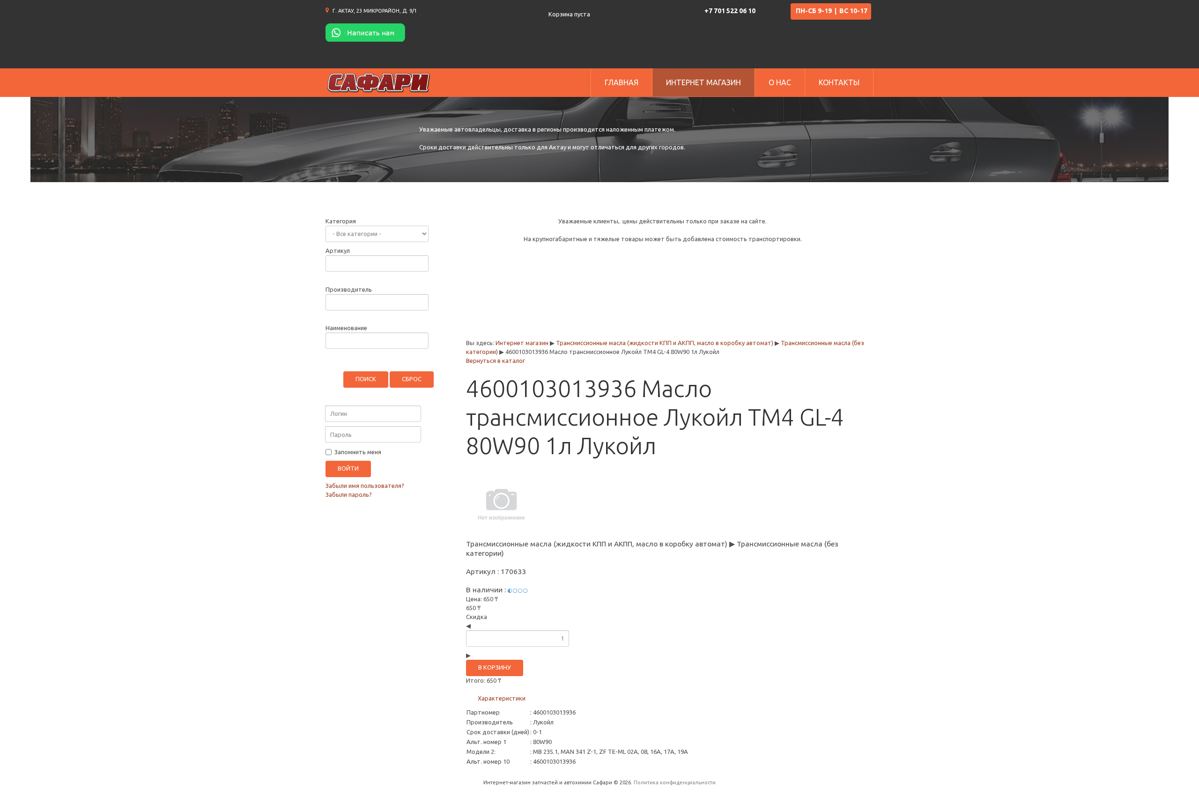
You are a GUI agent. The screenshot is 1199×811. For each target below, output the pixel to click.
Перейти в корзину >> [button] (821, 320)
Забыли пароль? (349, 494)
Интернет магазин (522, 342)
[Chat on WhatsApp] (365, 32)
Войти (348, 468)
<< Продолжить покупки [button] (525, 320)
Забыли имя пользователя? (365, 485)
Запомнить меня (357, 452)
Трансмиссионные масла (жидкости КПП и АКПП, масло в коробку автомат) (664, 342)
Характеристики (501, 698)
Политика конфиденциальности (675, 782)
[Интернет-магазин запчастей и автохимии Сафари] (379, 83)
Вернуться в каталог (495, 360)
